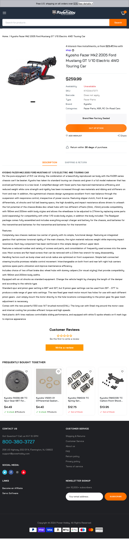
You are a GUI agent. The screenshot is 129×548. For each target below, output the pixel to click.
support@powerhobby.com (16, 453)
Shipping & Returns (75, 436)
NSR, (99, 108)
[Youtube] (23, 472)
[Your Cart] (124, 13)
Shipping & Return (76, 162)
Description (49, 162)
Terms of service (74, 466)
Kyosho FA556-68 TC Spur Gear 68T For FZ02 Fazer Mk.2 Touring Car (15, 399)
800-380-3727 (18, 442)
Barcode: (70, 95)
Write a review (64, 347)
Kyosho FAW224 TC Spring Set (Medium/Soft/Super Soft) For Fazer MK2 (79, 399)
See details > (85, 3)
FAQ (68, 451)
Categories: (72, 108)
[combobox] (56, 22)
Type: (68, 99)
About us (70, 446)
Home (5, 36)
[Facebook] (11, 472)
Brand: (69, 104)
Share (123, 135)
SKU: (68, 90)
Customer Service (75, 441)
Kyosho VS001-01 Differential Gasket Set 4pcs (46, 399)
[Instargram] (17, 472)
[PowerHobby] (64, 13)
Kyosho (88, 104)
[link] (26, 371)
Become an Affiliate (12, 488)
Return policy (72, 456)
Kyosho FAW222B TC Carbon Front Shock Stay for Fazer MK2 (111, 399)
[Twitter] (4, 472)
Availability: (71, 86)
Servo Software (10, 493)
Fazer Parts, (90, 108)
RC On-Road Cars (111, 108)
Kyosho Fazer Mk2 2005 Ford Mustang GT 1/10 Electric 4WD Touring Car (92, 60)
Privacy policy (73, 461)
